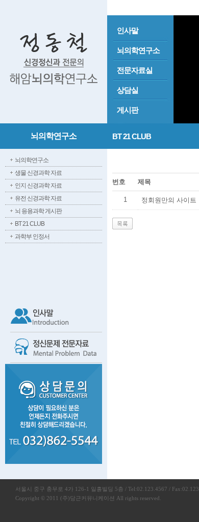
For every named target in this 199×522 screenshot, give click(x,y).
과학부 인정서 (32, 236)
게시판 (127, 110)
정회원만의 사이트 (168, 200)
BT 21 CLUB (29, 223)
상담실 (127, 90)
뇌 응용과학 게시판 (38, 211)
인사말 (127, 31)
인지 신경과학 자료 (38, 185)
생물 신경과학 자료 (38, 172)
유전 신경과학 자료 (38, 198)
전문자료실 (135, 70)
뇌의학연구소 (138, 50)
